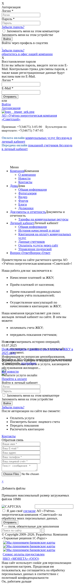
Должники (26, 208)
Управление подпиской (35, 249)
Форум (23, 200)
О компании (27, 174)
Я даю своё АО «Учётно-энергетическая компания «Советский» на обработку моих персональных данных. (32, 514)
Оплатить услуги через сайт (38, 245)
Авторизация (11, 108)
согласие (29, 511)
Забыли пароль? (13, 27)
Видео (22, 197)
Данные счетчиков (31, 241)
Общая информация (32, 189)
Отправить (10, 522)
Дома (14, 186)
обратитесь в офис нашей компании (27, 54)
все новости (10, 371)
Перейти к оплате (14, 379)
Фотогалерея (27, 193)
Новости (24, 178)
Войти (6, 104)
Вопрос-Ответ (20, 253)
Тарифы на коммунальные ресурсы (43, 219)
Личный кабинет (22, 223)
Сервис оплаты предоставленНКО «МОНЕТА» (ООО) (24, 556)
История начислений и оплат (39, 230)
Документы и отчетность (28, 212)
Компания (17, 171)
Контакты (25, 182)
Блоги (22, 204)
